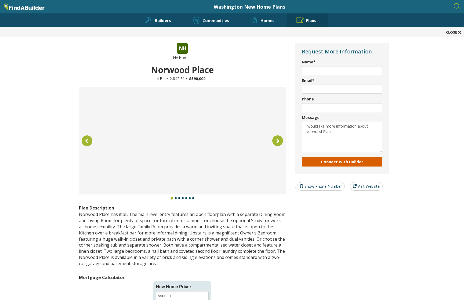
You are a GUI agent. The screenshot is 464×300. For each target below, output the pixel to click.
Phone (308, 99)
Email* (308, 80)
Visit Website (368, 186)
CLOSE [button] (452, 32)
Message (311, 117)
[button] (87, 140)
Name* (309, 61)
